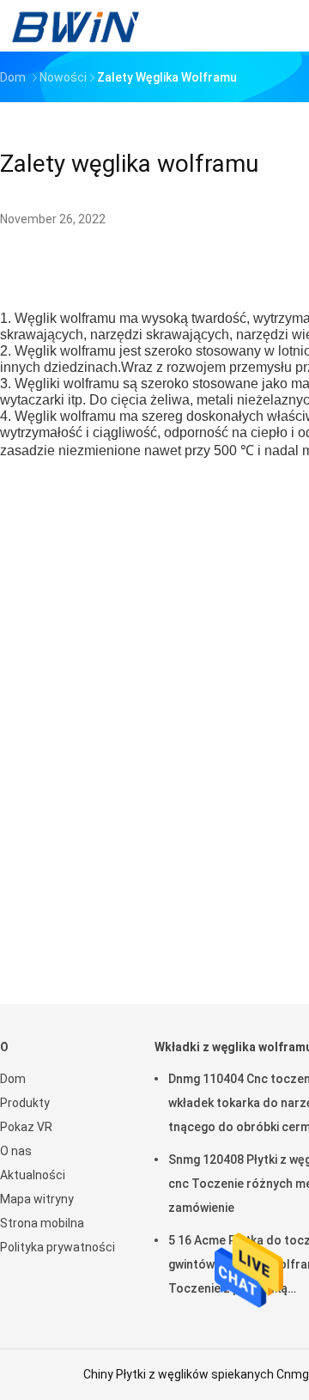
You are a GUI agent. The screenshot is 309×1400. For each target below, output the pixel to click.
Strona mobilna (42, 1223)
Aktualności (32, 1175)
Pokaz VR (26, 1127)
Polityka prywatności (57, 1247)
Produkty (25, 1103)
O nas (16, 1151)
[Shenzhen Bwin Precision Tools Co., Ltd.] (75, 25)
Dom (13, 1079)
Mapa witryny (37, 1199)
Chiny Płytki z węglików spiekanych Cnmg (196, 1374)
